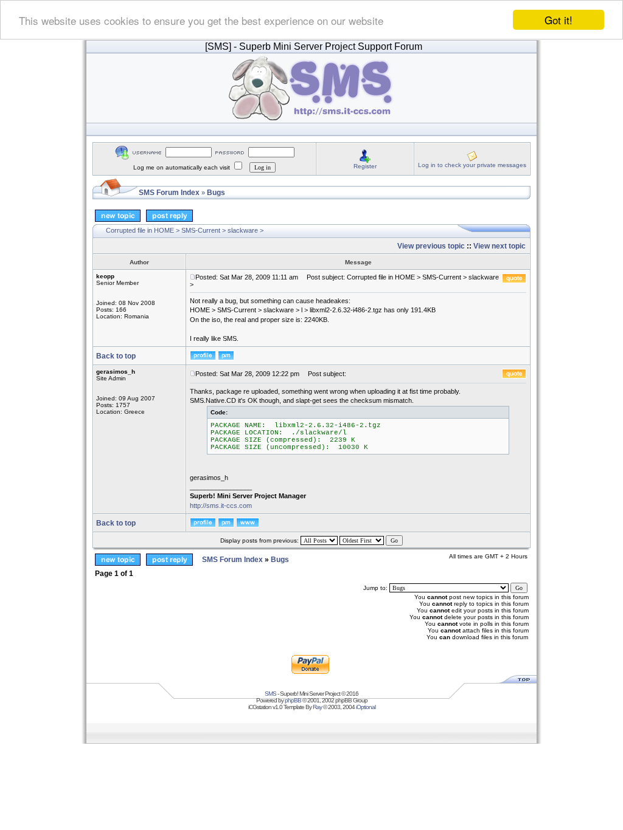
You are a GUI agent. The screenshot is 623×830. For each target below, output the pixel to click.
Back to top (116, 356)
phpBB (293, 700)
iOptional (365, 707)
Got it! (559, 19)
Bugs (216, 192)
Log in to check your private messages (472, 165)
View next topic (499, 246)
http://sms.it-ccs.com (221, 505)
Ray (317, 707)
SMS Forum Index (169, 192)
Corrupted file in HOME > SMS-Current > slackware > (184, 230)
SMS (270, 693)
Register (365, 166)
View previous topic (431, 246)
